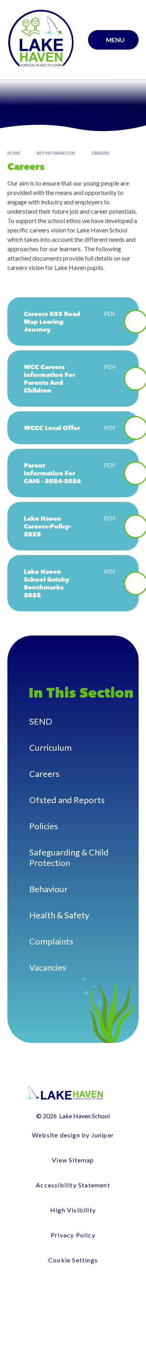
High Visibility (73, 1210)
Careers (100, 153)
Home (13, 153)
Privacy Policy (73, 1235)
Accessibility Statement (73, 1185)
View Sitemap (73, 1160)
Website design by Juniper (73, 1135)
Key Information (56, 153)
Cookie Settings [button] (73, 1260)
